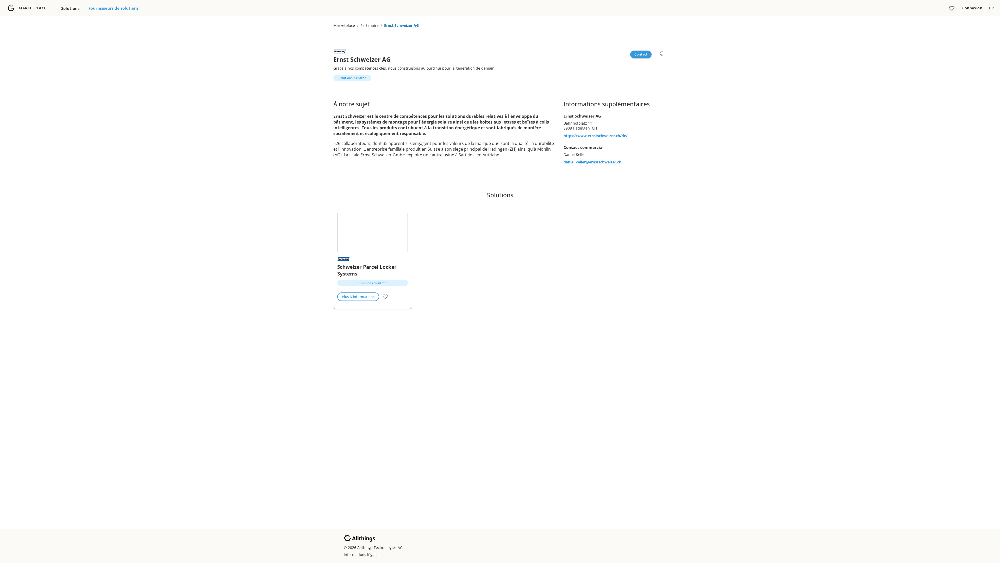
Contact (640, 54)
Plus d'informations (358, 296)
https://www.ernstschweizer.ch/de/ (596, 135)
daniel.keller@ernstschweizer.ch (592, 162)
